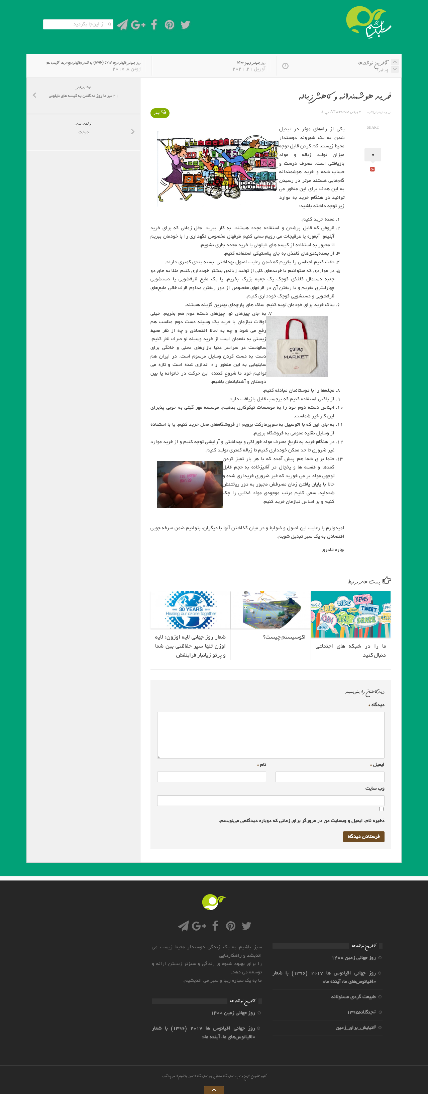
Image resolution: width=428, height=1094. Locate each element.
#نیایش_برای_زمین (356, 1028)
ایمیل (377, 765)
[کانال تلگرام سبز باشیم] (122, 26)
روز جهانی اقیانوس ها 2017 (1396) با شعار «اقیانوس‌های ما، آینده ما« (93, 62)
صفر (156, 113)
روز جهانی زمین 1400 (251, 62)
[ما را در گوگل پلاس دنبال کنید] (138, 26)
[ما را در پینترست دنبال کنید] (170, 26)
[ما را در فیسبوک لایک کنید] (154, 26)
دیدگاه (376, 705)
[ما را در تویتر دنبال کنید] (185, 26)
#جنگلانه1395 (361, 1012)
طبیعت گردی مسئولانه (353, 997)
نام (261, 765)
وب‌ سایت (375, 788)
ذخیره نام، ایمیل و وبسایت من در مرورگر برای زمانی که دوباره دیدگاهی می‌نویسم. (302, 821)
